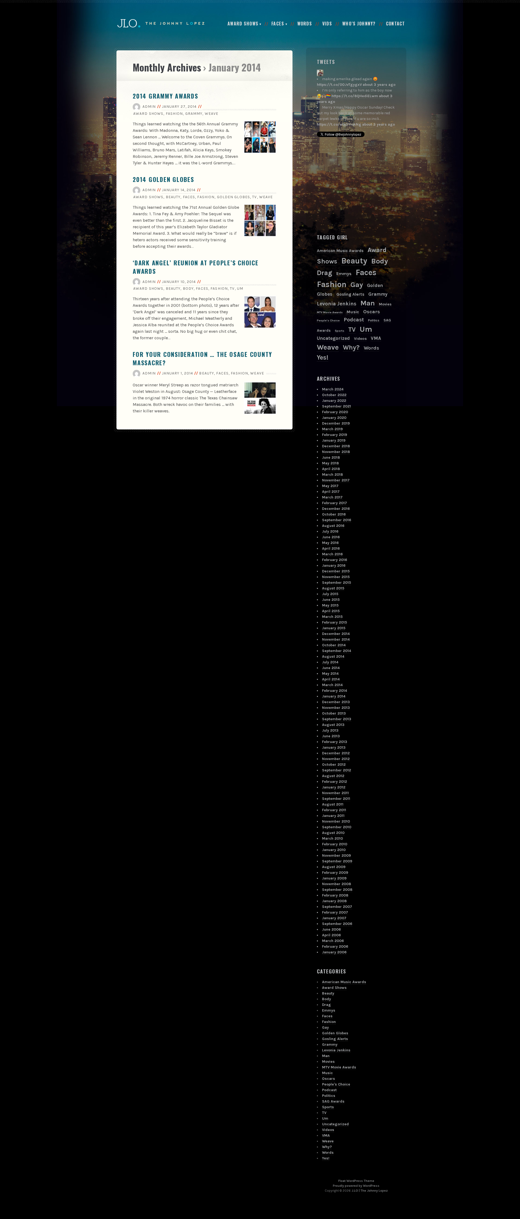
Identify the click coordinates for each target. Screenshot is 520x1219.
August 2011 (332, 804)
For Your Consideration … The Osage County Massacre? (202, 358)
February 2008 (335, 895)
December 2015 (336, 571)
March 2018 (332, 474)
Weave (212, 113)
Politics (373, 320)
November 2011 (335, 793)
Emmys (344, 273)
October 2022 (334, 395)
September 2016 (336, 520)
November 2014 (336, 639)
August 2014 (333, 656)
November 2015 (336, 577)
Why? (351, 347)
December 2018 (336, 446)
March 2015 (332, 616)
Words (304, 23)
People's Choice (328, 320)
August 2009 (334, 867)
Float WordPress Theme (356, 1181)
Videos (360, 338)
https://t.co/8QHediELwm (355, 96)
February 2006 (335, 946)
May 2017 (330, 486)
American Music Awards (340, 250)
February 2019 (334, 434)
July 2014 (330, 662)
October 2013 (334, 713)
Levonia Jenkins (336, 304)
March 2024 (332, 389)
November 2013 (336, 707)
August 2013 (333, 724)
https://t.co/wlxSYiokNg (339, 124)
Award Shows (242, 23)
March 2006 (333, 940)
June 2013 (331, 736)
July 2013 (330, 730)
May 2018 (330, 463)
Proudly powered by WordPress (356, 1186)
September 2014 (336, 650)
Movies (385, 304)
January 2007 (334, 918)
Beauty (173, 197)
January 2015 (333, 628)
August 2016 (333, 525)
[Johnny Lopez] (320, 73)
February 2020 (335, 412)
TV (254, 197)
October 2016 (334, 514)
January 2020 (334, 417)
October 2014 (334, 645)
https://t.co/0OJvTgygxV (339, 84)
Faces (277, 23)
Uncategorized (333, 338)
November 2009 (336, 855)
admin (149, 106)
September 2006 (337, 923)
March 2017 (332, 497)
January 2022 (334, 400)
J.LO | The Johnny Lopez (370, 1190)
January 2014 (333, 696)
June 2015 (331, 599)
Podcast (354, 320)
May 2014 (330, 673)
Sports (339, 331)
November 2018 (336, 451)
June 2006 (331, 929)
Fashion (174, 113)
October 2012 (334, 764)
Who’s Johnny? (359, 23)
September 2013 (336, 719)
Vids (327, 23)
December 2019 (336, 423)
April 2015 (331, 611)
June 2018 (331, 457)
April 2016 (331, 548)
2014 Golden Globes (163, 179)
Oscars (371, 312)
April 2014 (331, 679)
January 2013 (334, 747)
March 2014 (332, 685)
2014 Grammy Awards (165, 96)
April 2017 (331, 491)
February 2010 (334, 844)
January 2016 (334, 565)
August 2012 (333, 776)
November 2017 (336, 480)
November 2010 (336, 821)
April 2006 (331, 935)
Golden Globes (233, 197)
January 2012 (333, 787)
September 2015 (336, 582)
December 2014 (336, 633)
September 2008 (337, 889)
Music (353, 311)
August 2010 (333, 832)
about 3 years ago (379, 84)
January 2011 (333, 815)
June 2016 (331, 537)
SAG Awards (333, 1101)
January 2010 (334, 850)
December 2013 (336, 702)
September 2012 (336, 770)
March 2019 (332, 429)
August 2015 (333, 588)
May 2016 (330, 542)
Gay (356, 285)
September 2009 (337, 861)
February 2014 (334, 690)
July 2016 (330, 531)
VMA (376, 338)
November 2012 (336, 759)
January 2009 (334, 878)
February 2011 (334, 810)
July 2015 (330, 594)
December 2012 (336, 753)
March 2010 (332, 838)
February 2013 (334, 741)
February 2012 (334, 781)
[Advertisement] (357, 185)
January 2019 (334, 440)
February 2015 (334, 622)
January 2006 (334, 952)
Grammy (194, 113)
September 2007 (337, 906)
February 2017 (334, 503)
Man (367, 303)
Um (240, 288)
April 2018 (331, 469)
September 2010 (336, 827)
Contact (395, 23)
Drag (324, 273)
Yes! (322, 357)
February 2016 (334, 560)
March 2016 (332, 554)
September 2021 (336, 406)
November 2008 (336, 884)
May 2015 (330, 605)
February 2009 (335, 872)
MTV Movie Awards (330, 312)
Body (188, 288)
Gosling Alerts (350, 294)
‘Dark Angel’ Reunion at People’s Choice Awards (196, 266)
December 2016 (336, 508)
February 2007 (335, 912)
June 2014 (331, 668)
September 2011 (336, 798)
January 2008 (334, 901)
